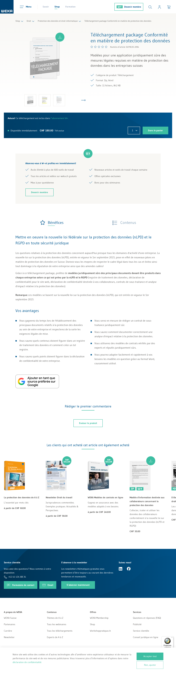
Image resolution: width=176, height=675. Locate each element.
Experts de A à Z (55, 637)
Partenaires (9, 624)
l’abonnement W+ (59, 118)
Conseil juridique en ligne (145, 637)
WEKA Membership (99, 618)
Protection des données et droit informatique (58, 21)
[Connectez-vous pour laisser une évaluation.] (99, 47)
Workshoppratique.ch (100, 630)
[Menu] (171, 637)
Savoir (46, 6)
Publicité (137, 624)
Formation (70, 6)
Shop (57, 6)
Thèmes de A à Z (55, 618)
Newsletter (9, 637)
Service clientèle (141, 630)
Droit (29, 21)
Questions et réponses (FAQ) (147, 618)
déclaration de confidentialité (27, 662)
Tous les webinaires (56, 624)
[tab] (52, 222)
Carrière (8, 630)
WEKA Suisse (10, 618)
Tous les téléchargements (59, 630)
